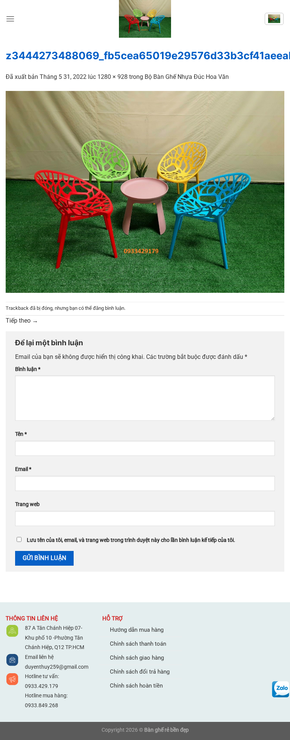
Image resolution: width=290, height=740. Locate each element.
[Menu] (10, 18)
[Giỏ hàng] (274, 19)
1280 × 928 (112, 76)
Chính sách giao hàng (137, 657)
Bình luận (27, 369)
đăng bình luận (108, 308)
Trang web (27, 504)
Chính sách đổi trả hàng (140, 671)
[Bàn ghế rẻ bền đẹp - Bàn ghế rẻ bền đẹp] (145, 19)
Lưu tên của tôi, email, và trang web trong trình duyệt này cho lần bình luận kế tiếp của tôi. (131, 540)
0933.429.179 (41, 686)
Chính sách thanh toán (138, 643)
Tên (21, 434)
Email (23, 469)
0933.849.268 (41, 705)
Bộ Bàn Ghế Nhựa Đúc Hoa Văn (187, 76)
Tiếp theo (22, 320)
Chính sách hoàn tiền (136, 685)
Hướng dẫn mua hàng (137, 629)
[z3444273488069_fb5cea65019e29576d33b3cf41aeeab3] (145, 191)
